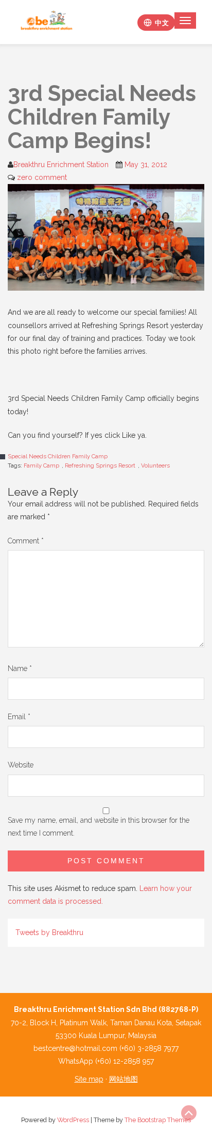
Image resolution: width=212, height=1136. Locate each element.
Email (19, 717)
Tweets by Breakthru (49, 932)
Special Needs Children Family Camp (58, 456)
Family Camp (41, 465)
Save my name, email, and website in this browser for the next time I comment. (98, 826)
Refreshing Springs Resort (100, 465)
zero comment (42, 177)
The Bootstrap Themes (158, 1120)
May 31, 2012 (146, 164)
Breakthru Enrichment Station (61, 164)
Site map (89, 1079)
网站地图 (123, 1079)
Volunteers (155, 465)
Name (20, 668)
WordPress (73, 1120)
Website (20, 765)
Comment (26, 541)
